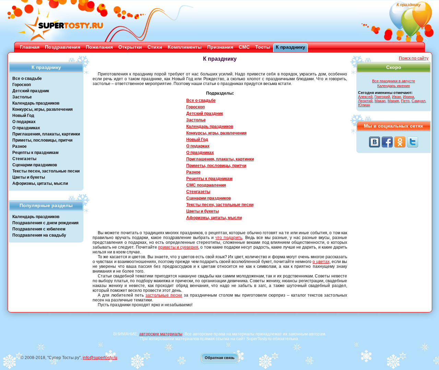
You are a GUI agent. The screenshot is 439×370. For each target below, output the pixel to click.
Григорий (382, 97)
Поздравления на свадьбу (39, 235)
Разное (19, 146)
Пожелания (99, 47)
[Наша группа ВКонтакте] (374, 141)
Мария (393, 101)
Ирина (408, 97)
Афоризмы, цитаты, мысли (40, 183)
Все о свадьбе (27, 78)
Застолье (22, 97)
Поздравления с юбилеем (39, 229)
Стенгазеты (24, 158)
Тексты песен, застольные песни (46, 171)
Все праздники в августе (393, 81)
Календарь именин (393, 86)
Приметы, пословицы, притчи (42, 140)
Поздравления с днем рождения (45, 222)
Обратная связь (220, 358)
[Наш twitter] (412, 141)
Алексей (365, 97)
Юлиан (364, 105)
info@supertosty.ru (100, 357)
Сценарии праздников (34, 165)
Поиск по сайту (413, 58)
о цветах (320, 261)
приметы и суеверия (178, 247)
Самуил (418, 101)
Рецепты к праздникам (35, 152)
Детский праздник (30, 90)
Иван (396, 97)
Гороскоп (21, 84)
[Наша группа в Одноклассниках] (399, 141)
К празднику (290, 47)
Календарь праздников (35, 103)
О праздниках (26, 128)
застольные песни (163, 295)
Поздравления (62, 47)
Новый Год (23, 115)
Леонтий (365, 101)
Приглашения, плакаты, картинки (46, 134)
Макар (380, 101)
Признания (220, 47)
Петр (405, 101)
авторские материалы (160, 334)
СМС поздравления (206, 185)
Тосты (262, 47)
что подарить (228, 237)
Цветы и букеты (28, 177)
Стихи (154, 47)
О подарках (24, 121)
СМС (244, 47)
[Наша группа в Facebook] (387, 141)
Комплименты (185, 47)
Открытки (130, 47)
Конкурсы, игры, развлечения (42, 109)
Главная (29, 47)
